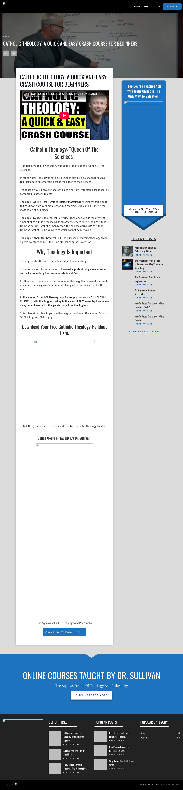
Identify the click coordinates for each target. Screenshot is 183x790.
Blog (6, 36)
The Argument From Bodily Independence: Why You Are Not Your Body (149, 264)
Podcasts (145, 737)
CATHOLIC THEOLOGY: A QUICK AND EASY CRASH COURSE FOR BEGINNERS (70, 43)
